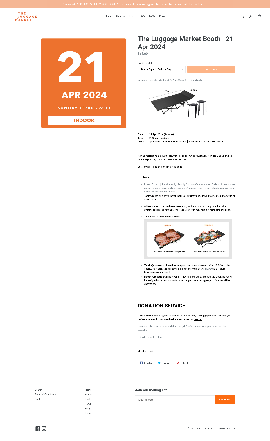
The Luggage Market (204, 428)
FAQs (152, 16)
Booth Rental (145, 63)
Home (108, 16)
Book (132, 16)
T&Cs (142, 16)
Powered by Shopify (227, 428)
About (121, 16)
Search (38, 389)
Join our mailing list (151, 390)
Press (162, 16)
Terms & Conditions (45, 394)
